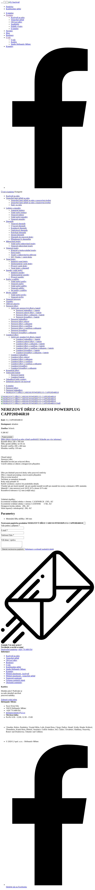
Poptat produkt (7, 437)
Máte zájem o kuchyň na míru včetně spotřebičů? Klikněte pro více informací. (31, 439)
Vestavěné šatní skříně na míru (18, 198)
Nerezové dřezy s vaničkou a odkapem (26, 328)
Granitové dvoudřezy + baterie (28, 350)
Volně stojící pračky (18, 281)
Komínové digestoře (19, 228)
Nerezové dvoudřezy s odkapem (23, 333)
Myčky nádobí (11, 293)
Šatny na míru (16, 205)
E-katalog (9, 13)
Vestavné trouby (12, 248)
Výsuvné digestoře (18, 226)
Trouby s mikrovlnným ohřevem (23, 255)
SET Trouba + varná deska (21, 257)
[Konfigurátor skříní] (4, 2)
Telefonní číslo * (7, 535)
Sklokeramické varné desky (21, 264)
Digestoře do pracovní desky (22, 237)
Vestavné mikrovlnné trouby (22, 246)
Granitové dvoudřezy (19, 366)
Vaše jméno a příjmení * (10, 525)
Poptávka (9, 7)
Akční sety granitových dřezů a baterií (26, 337)
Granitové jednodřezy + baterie (28, 339)
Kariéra (14, 42)
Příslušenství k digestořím (21, 239)
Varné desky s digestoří (20, 268)
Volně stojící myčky (18, 295)
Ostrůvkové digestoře (19, 230)
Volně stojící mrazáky (19, 217)
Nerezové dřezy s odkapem (21, 324)
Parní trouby (16, 252)
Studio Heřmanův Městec (21, 44)
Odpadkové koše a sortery (16, 379)
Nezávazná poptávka (9, 649)
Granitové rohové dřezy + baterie (29, 341)
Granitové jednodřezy (19, 355)
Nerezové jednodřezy (19, 319)
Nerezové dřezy (12, 306)
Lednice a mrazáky (13, 208)
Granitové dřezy (12, 335)
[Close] (84, 523)
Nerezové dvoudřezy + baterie (27, 317)
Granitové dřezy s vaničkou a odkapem (26, 364)
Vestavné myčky (17, 297)
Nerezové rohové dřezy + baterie (28, 313)
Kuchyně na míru (17, 17)
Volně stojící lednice (19, 212)
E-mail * (4, 530)
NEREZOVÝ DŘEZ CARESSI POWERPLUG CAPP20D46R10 (32, 392)
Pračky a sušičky (12, 279)
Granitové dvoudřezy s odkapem (23, 368)
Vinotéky (9, 301)
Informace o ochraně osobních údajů (39, 549)
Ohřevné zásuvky (13, 304)
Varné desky (11, 259)
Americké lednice (18, 210)
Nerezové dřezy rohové (20, 321)
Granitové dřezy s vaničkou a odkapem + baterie (35, 348)
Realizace (9, 35)
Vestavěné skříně (17, 20)
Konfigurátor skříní (13, 9)
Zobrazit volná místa (9, 700)
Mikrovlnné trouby (13, 241)
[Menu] (2, 2)
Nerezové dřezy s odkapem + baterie (30, 315)
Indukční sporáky (17, 273)
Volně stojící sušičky (19, 286)
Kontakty (9, 46)
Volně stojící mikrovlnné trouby (23, 244)
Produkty (9, 15)
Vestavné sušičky (17, 288)
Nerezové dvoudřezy (19, 330)
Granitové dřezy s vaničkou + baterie (30, 346)
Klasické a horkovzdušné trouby (23, 250)
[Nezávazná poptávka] (7, 2)
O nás (8, 37)
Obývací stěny (16, 22)
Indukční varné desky (19, 261)
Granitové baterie (17, 377)
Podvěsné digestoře (18, 232)
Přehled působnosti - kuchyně (17, 674)
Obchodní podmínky (14, 682)
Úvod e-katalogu (7, 192)
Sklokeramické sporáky (20, 275)
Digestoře (9, 221)
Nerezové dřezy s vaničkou (21, 326)
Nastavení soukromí (14, 678)
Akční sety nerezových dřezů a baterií (25, 308)
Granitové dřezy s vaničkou (21, 361)
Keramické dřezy (12, 370)
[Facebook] (50, 188)
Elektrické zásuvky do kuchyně (18, 381)
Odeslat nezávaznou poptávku (13, 549)
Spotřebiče (15, 24)
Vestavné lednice (17, 215)
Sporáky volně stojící (14, 270)
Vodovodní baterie (13, 373)
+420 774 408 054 (25, 649)
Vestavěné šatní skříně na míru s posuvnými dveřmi (31, 200)
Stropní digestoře (17, 235)
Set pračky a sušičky (19, 290)
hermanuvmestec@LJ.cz (15, 713)
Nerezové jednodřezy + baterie (28, 310)
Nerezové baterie (17, 375)
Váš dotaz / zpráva (8, 540)
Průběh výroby (17, 26)
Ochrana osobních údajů (15, 680)
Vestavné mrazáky (18, 219)
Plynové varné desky (19, 266)
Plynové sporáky (17, 277)
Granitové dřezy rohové (20, 357)
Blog (8, 33)
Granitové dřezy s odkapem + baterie (30, 344)
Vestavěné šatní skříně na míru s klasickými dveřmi (31, 203)
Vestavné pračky (17, 284)
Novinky (9, 31)
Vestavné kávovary (13, 299)
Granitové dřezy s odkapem (21, 359)
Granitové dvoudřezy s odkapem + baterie (32, 353)
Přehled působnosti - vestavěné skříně (20, 676)
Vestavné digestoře (18, 224)
